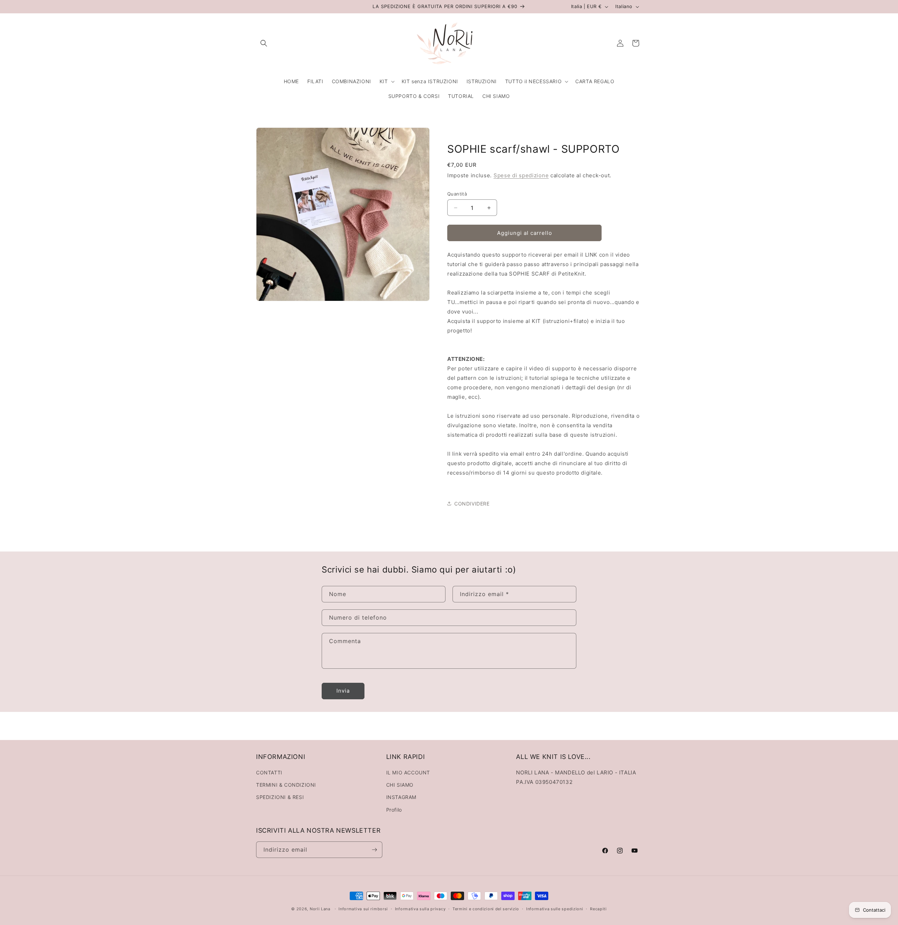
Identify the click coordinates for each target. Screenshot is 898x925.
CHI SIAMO (400, 785)
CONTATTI (269, 772)
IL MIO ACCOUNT (408, 772)
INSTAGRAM (401, 797)
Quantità (457, 194)
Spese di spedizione (521, 175)
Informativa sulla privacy (420, 908)
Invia (343, 690)
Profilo (394, 810)
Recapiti (598, 908)
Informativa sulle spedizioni (554, 908)
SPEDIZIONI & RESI (280, 797)
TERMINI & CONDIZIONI (286, 785)
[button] (264, 43)
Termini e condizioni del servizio (486, 908)
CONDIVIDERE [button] (472, 504)
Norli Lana (320, 908)
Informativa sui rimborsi (363, 908)
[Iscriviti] (374, 849)
